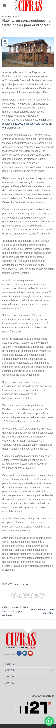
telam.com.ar (21, 584)
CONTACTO (11, 682)
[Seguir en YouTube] (30, 653)
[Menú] (4, 5)
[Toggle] (51, 670)
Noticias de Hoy (10, 16)
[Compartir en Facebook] (19, 595)
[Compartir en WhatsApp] (13, 595)
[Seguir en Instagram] (24, 653)
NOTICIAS (10, 664)
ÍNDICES (9, 670)
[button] (49, 721)
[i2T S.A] (34, 708)
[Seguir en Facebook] (19, 653)
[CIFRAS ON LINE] (28, 5)
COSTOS (9, 676)
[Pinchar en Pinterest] (36, 595)
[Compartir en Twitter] (25, 595)
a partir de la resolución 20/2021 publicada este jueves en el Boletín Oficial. (27, 123)
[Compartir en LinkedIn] (42, 595)
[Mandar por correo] (30, 595)
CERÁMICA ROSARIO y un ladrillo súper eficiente (15, 611)
